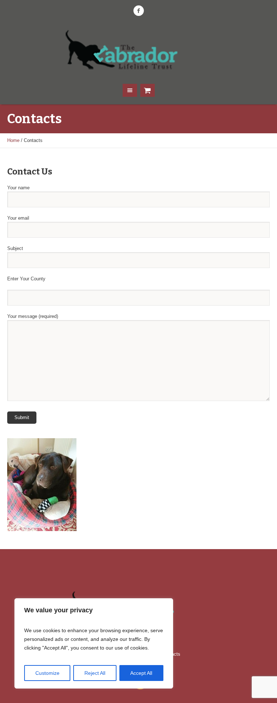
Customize (47, 673)
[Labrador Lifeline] (138, 49)
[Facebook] (138, 10)
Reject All (94, 673)
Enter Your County (26, 278)
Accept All (141, 673)
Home (13, 140)
